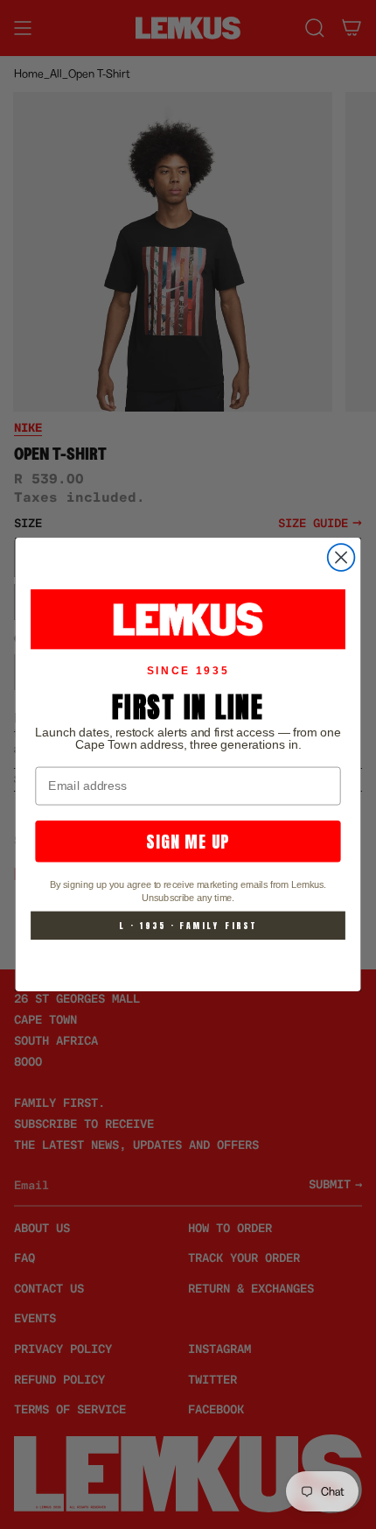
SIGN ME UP (188, 841)
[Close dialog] (341, 557)
